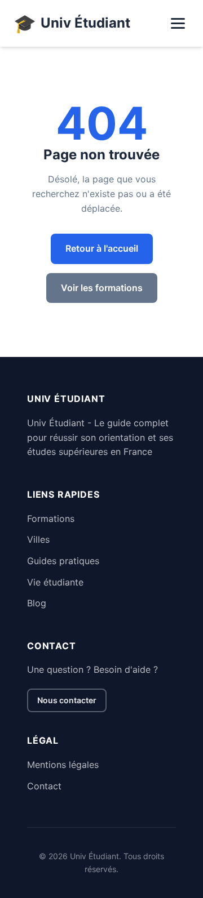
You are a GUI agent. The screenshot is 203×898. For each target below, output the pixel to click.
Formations (50, 518)
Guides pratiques (63, 560)
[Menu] (177, 23)
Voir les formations (102, 287)
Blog (36, 603)
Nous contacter (66, 700)
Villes (38, 539)
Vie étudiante (55, 582)
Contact (44, 786)
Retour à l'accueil (101, 248)
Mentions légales (63, 764)
